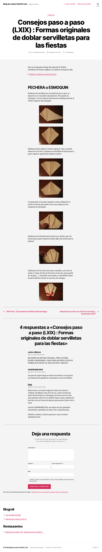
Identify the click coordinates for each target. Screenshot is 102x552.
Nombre (31, 463)
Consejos (51, 15)
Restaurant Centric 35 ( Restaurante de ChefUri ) (24, 532)
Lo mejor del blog (69, 4)
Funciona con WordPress (53, 547)
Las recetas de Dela (13, 515)
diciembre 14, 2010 (55, 52)
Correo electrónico (57, 463)
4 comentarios (69, 52)
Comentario (32, 447)
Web (29, 471)
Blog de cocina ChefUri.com (15, 4)
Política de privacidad (84, 4)
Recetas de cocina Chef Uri (16, 519)
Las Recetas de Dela (39, 52)
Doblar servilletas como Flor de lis (42, 74)
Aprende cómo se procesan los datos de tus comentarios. (49, 492)
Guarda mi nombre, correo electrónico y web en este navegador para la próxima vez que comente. (51, 480)
